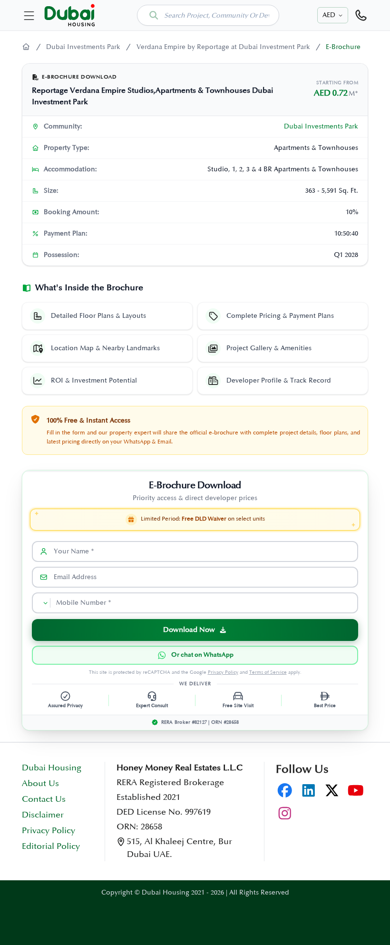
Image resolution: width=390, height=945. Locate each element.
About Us (40, 784)
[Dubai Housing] (26, 47)
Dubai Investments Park (83, 47)
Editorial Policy (51, 846)
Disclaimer (43, 815)
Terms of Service (268, 672)
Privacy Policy (223, 672)
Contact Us (44, 799)
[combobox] (208, 15)
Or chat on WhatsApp (202, 655)
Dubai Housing (51, 768)
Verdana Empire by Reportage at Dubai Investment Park (223, 47)
